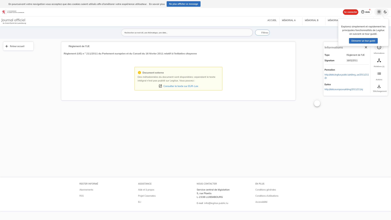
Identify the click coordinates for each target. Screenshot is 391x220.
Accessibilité (261, 202)
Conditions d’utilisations (266, 195)
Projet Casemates (147, 195)
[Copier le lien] (339, 70)
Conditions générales (265, 189)
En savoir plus (157, 4)
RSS (81, 195)
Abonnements (86, 189)
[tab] (379, 49)
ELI (139, 202)
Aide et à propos (146, 189)
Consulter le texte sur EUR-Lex (178, 86)
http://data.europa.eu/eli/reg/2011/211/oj (344, 89)
